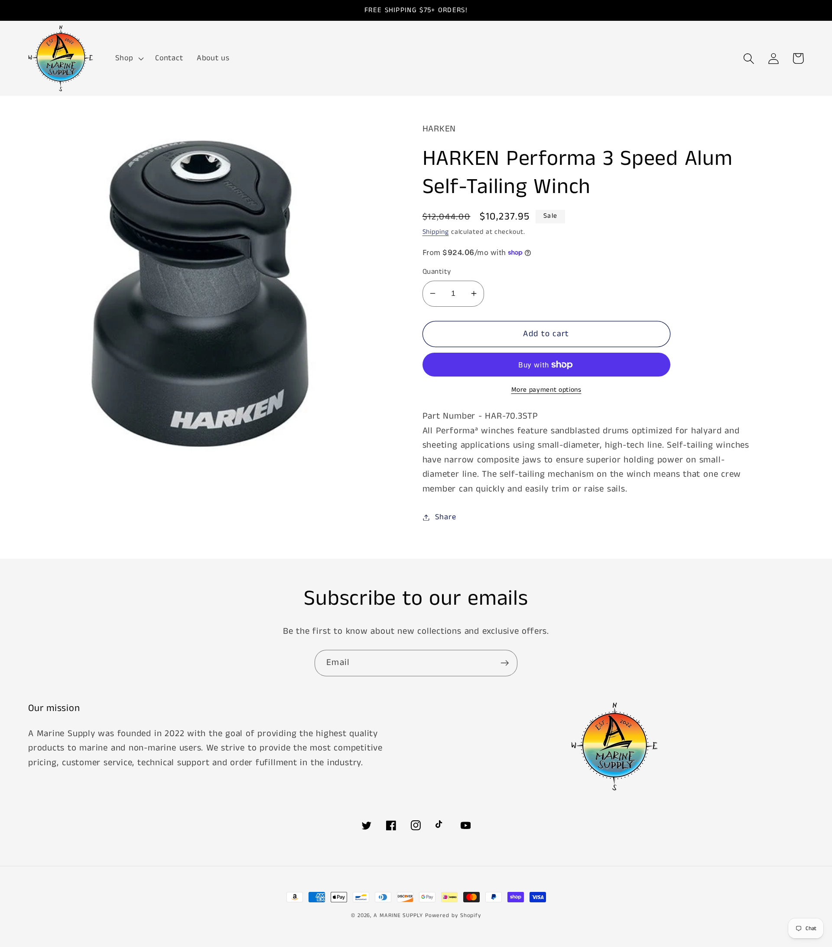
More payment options (546, 390)
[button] (129, 58)
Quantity (436, 272)
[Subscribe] (504, 663)
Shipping (435, 232)
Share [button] (445, 517)
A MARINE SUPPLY (398, 915)
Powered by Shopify (453, 915)
